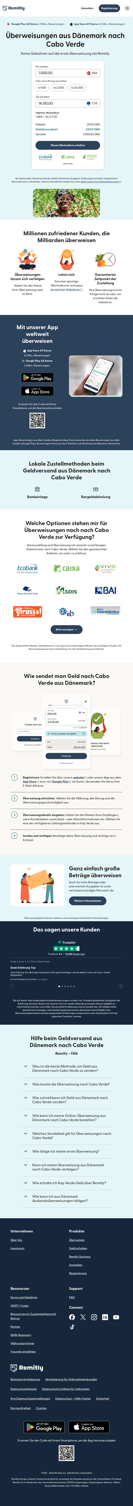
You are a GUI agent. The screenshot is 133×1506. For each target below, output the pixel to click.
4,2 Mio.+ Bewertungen (100, 24)
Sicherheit (102, 1398)
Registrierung (109, 8)
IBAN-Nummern (21, 1335)
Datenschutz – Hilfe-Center (73, 1398)
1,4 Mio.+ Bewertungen (38, 24)
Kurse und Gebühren (24, 1297)
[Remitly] (13, 8)
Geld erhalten (78, 1248)
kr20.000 (77, 87)
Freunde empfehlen (23, 1351)
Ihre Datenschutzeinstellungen (30, 1398)
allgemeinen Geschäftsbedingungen (101, 182)
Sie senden (42, 66)
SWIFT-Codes (20, 1305)
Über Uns (16, 1240)
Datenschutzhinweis (24, 1389)
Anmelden (87, 8)
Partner (15, 1326)
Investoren (17, 1248)
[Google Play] (37, 377)
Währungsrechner (23, 1343)
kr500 (42, 87)
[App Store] (37, 391)
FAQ (72, 1297)
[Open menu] (127, 8)
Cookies (41, 1408)
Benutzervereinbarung (25, 1379)
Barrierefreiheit (21, 1408)
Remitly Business (80, 1256)
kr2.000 (59, 87)
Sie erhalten (43, 97)
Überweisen (77, 1240)
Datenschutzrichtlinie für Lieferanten (66, 1389)
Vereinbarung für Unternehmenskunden (71, 1379)
